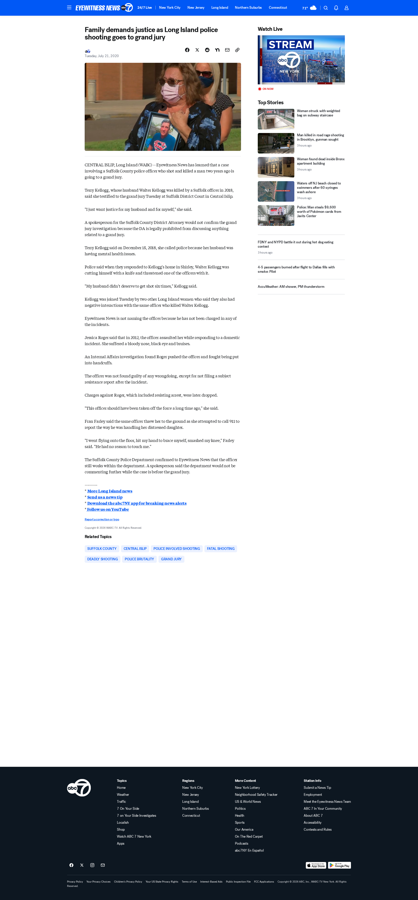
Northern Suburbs (248, 7)
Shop (121, 829)
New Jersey (195, 7)
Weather (123, 794)
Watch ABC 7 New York (134, 836)
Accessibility (313, 822)
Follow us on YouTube (107, 509)
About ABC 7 (313, 815)
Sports (239, 822)
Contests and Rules (317, 829)
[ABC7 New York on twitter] (82, 865)
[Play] (301, 59)
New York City (169, 7)
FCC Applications (264, 881)
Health (239, 815)
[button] (69, 7)
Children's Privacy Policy (128, 881)
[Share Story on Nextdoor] (217, 50)
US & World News (248, 801)
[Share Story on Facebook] (187, 50)
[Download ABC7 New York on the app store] (316, 865)
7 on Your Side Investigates (136, 815)
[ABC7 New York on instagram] (92, 865)
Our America (244, 829)
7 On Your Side (128, 808)
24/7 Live (144, 7)
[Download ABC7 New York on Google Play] (339, 865)
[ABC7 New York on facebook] (71, 865)
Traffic (121, 801)
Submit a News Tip (317, 787)
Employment (313, 794)
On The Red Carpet (249, 836)
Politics (240, 808)
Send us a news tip (105, 497)
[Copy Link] (237, 50)
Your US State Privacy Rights (162, 881)
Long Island (219, 7)
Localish (123, 822)
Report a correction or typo (102, 519)
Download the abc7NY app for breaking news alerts (137, 503)
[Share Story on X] (197, 50)
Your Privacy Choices (98, 881)
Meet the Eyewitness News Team (327, 801)
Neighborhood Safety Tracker (256, 794)
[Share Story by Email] (227, 50)
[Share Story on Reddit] (207, 50)
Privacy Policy (75, 881)
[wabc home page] (79, 787)
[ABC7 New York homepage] (104, 8)
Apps (120, 843)
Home (121, 787)
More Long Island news (109, 491)
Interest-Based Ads (211, 881)
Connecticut (278, 7)
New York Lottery (247, 787)
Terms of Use (189, 881)
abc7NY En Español (249, 850)
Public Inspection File (238, 881)
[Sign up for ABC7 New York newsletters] (102, 865)
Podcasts (241, 843)
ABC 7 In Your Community (323, 808)
